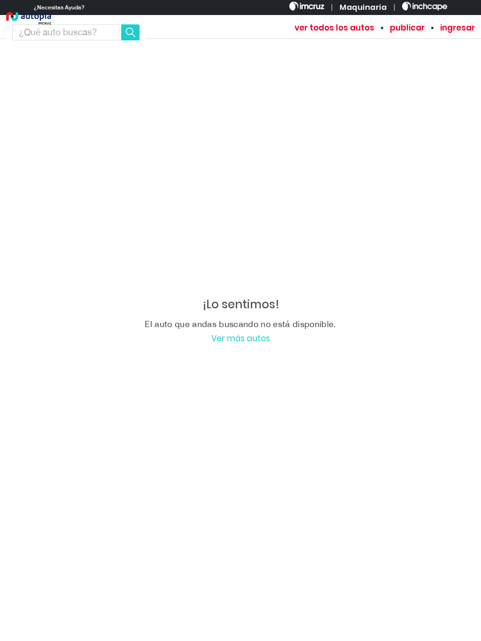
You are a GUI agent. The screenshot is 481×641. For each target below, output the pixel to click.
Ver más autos (240, 339)
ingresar (457, 28)
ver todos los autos (334, 28)
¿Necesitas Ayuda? (59, 7)
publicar (407, 28)
